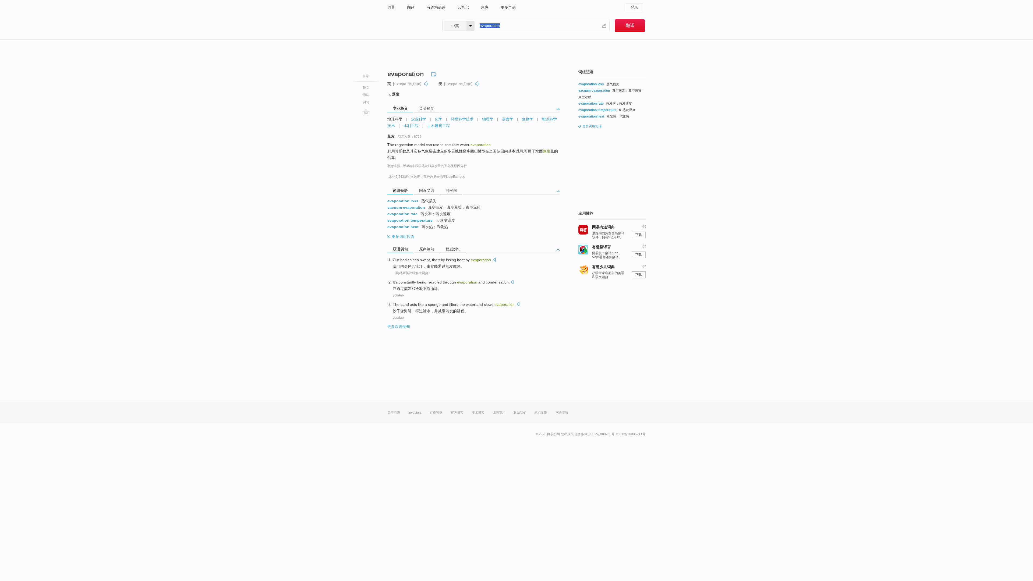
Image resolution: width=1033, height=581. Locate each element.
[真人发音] (426, 83)
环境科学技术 (462, 119)
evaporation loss (402, 201)
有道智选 (436, 413)
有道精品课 (436, 7)
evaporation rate (402, 214)
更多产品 (508, 7)
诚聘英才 (499, 413)
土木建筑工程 (438, 125)
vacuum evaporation (406, 207)
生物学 (527, 119)
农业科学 (418, 119)
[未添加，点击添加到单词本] (434, 73)
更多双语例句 (398, 326)
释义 (366, 88)
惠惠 (485, 7)
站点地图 (541, 413)
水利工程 (411, 125)
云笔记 (463, 7)
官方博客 (457, 413)
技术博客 (478, 413)
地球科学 (394, 119)
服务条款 (581, 434)
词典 (391, 7)
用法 (366, 95)
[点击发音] (494, 260)
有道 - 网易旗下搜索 (409, 26)
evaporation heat (403, 227)
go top (366, 112)
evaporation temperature (410, 220)
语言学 (507, 119)
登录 (634, 7)
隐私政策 (567, 434)
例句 (366, 102)
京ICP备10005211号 (630, 434)
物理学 (487, 119)
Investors (415, 413)
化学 (438, 119)
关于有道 (393, 413)
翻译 (411, 7)
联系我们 (520, 413)
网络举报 (562, 413)
